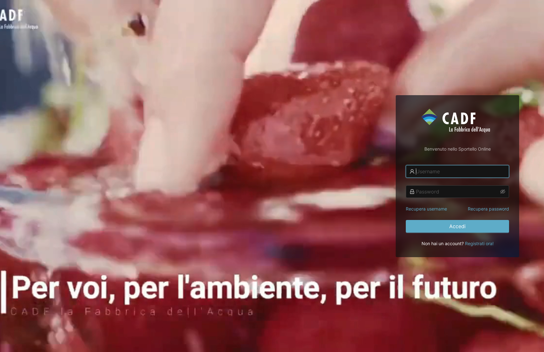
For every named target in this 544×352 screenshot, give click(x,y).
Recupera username (426, 208)
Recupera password (488, 208)
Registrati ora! (479, 243)
